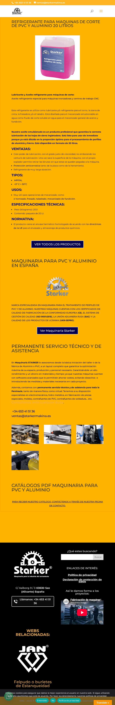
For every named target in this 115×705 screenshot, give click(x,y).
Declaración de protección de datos (82, 580)
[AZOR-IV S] (25, 469)
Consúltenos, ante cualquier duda (37, 402)
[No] (111, 697)
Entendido (42, 700)
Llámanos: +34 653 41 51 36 (35, 601)
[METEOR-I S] (89, 443)
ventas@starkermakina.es (31, 416)
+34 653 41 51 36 (22, 2)
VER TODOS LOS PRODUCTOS (57, 244)
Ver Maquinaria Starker (57, 330)
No (53, 700)
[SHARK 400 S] (57, 443)
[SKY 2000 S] (25, 443)
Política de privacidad (82, 574)
